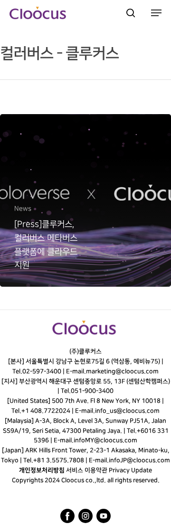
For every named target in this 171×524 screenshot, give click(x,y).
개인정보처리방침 (42, 470)
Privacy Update (130, 470)
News (22, 208)
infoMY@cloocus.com (105, 440)
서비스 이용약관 (86, 470)
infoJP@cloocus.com (139, 460)
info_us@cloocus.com (127, 411)
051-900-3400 (92, 391)
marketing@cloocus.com (122, 371)
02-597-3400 (41, 371)
